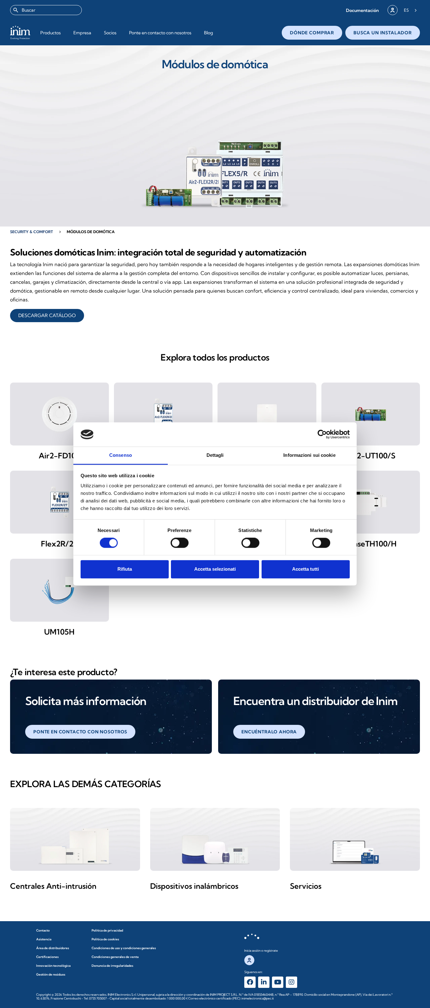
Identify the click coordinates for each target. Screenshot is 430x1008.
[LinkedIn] (263, 982)
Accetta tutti (305, 569)
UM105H (59, 631)
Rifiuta (124, 569)
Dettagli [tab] (215, 455)
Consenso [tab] (120, 455)
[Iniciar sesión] (393, 10)
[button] (362, 10)
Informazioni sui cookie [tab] (309, 455)
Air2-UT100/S (370, 455)
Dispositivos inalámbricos (194, 886)
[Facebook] (250, 982)
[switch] (180, 543)
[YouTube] (277, 982)
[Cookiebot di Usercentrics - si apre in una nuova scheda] (322, 434)
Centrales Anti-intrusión (53, 886)
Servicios (305, 886)
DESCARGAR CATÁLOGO (47, 315)
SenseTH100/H (370, 543)
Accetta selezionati (215, 569)
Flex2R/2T (59, 543)
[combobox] (46, 10)
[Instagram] (291, 982)
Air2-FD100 (59, 455)
